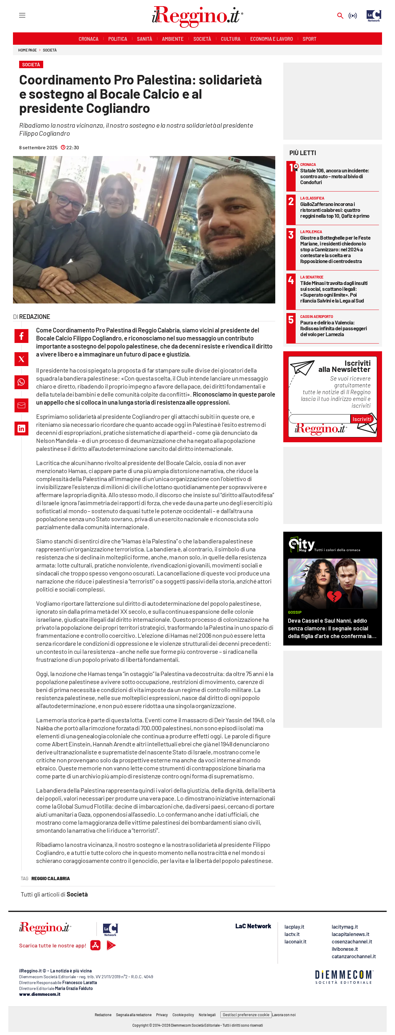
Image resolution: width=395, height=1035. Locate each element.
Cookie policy (183, 1014)
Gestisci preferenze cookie (246, 1014)
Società (49, 50)
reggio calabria (50, 878)
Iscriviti (362, 418)
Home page (27, 50)
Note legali (207, 1014)
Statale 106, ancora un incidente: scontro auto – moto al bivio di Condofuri (334, 176)
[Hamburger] (16, 15)
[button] (21, 336)
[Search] (340, 16)
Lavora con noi (284, 1014)
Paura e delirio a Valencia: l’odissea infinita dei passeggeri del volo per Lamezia (333, 328)
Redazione (103, 1014)
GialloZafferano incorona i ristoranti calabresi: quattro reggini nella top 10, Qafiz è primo (334, 210)
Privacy (162, 1014)
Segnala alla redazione (134, 1014)
